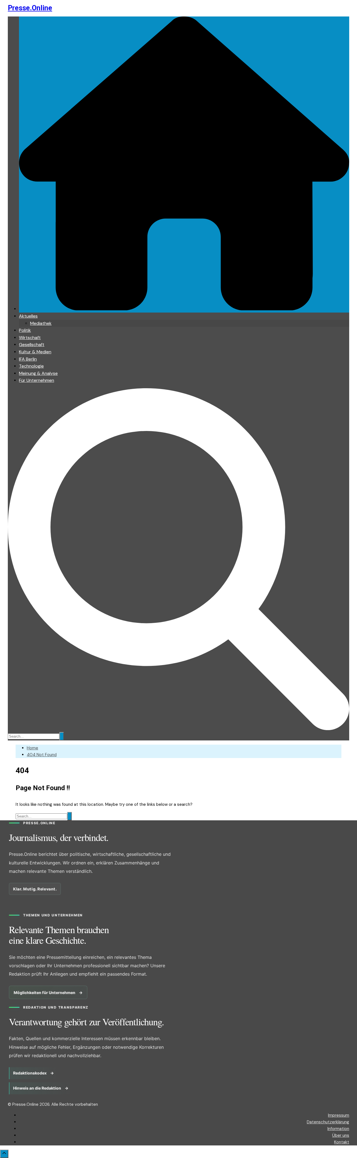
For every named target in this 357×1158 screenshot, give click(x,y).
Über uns (340, 1135)
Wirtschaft (30, 337)
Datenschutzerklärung (328, 1122)
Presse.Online (30, 8)
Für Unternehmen (36, 380)
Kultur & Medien (35, 352)
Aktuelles (28, 316)
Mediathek (41, 323)
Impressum (338, 1115)
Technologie (31, 366)
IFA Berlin (28, 359)
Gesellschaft (31, 344)
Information (338, 1128)
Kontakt (341, 1142)
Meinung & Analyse (38, 373)
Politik (25, 330)
